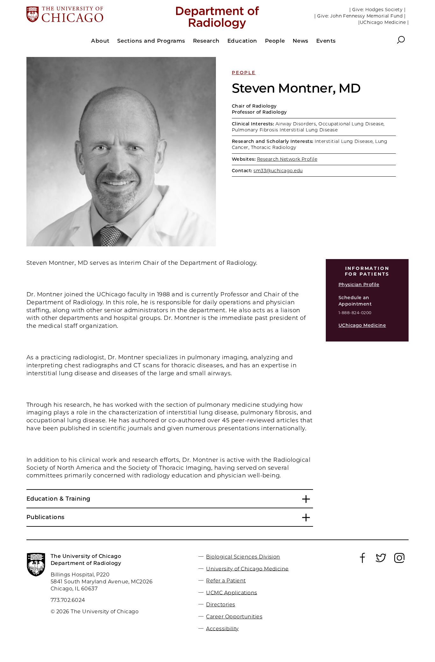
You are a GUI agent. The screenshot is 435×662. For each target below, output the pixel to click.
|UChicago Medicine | (383, 22)
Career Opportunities (234, 617)
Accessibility (222, 628)
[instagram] (399, 561)
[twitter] (381, 561)
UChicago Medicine (362, 325)
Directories (220, 605)
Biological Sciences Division (243, 557)
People (244, 72)
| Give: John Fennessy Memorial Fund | (359, 16)
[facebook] (362, 561)
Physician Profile (359, 284)
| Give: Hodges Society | (377, 9)
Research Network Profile (287, 159)
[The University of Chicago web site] (89, 15)
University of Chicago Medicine (247, 569)
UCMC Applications (231, 592)
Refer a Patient (226, 581)
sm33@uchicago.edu (278, 170)
